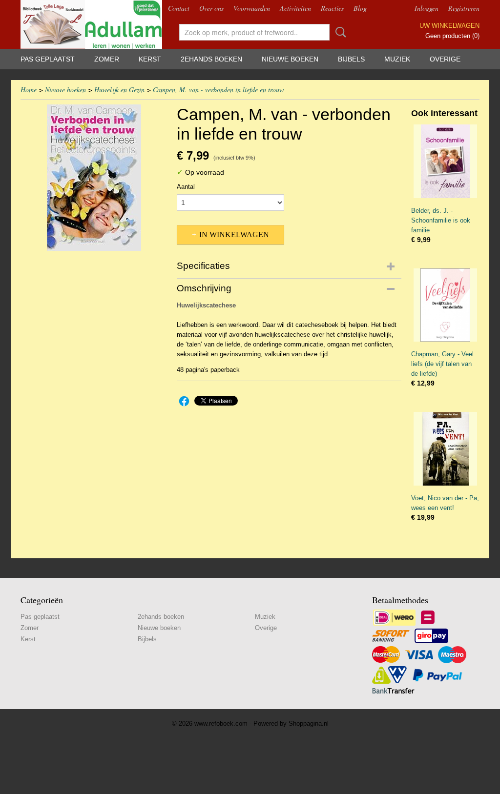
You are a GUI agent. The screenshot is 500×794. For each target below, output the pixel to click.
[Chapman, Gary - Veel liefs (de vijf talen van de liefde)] (445, 305)
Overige (445, 59)
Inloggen (426, 8)
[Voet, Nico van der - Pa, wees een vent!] (445, 449)
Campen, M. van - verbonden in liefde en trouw (218, 89)
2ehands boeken (211, 59)
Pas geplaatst (48, 59)
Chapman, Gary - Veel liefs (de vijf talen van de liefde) (442, 363)
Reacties (332, 8)
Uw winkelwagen (449, 25)
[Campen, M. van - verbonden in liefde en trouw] (94, 177)
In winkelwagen (234, 234)
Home (29, 89)
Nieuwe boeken (290, 59)
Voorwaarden (251, 8)
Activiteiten (295, 8)
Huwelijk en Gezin (119, 89)
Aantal (186, 186)
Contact (178, 8)
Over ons (211, 8)
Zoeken (339, 32)
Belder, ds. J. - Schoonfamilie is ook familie (440, 220)
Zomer (106, 59)
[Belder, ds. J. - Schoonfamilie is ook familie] (445, 161)
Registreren (463, 8)
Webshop (146, 8)
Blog (360, 8)
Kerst (150, 59)
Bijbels (351, 59)
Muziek (397, 59)
